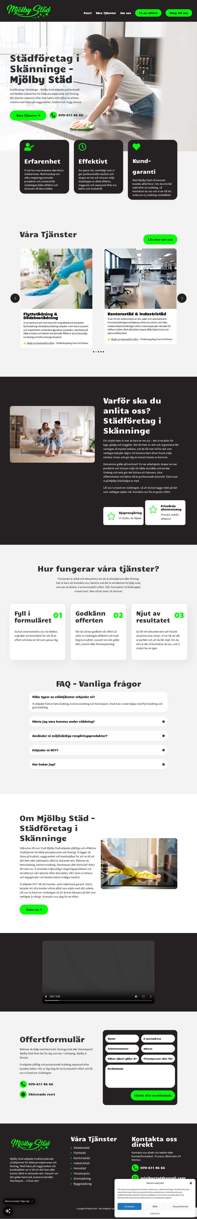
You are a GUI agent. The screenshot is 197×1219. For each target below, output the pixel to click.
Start (88, 13)
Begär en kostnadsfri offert (40, 343)
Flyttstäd (80, 1153)
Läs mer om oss (160, 239)
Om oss (125, 13)
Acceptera (130, 1206)
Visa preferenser (180, 1206)
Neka (155, 1206)
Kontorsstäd (82, 1158)
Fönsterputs (82, 1173)
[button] (190, 1183)
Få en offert (148, 13)
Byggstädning (83, 1184)
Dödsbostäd (81, 1148)
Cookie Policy (155, 1213)
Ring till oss (179, 13)
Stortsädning (82, 1178)
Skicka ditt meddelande (153, 1095)
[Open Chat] (8, 1211)
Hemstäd (80, 1168)
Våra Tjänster (106, 13)
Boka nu (32, 909)
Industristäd (81, 1163)
